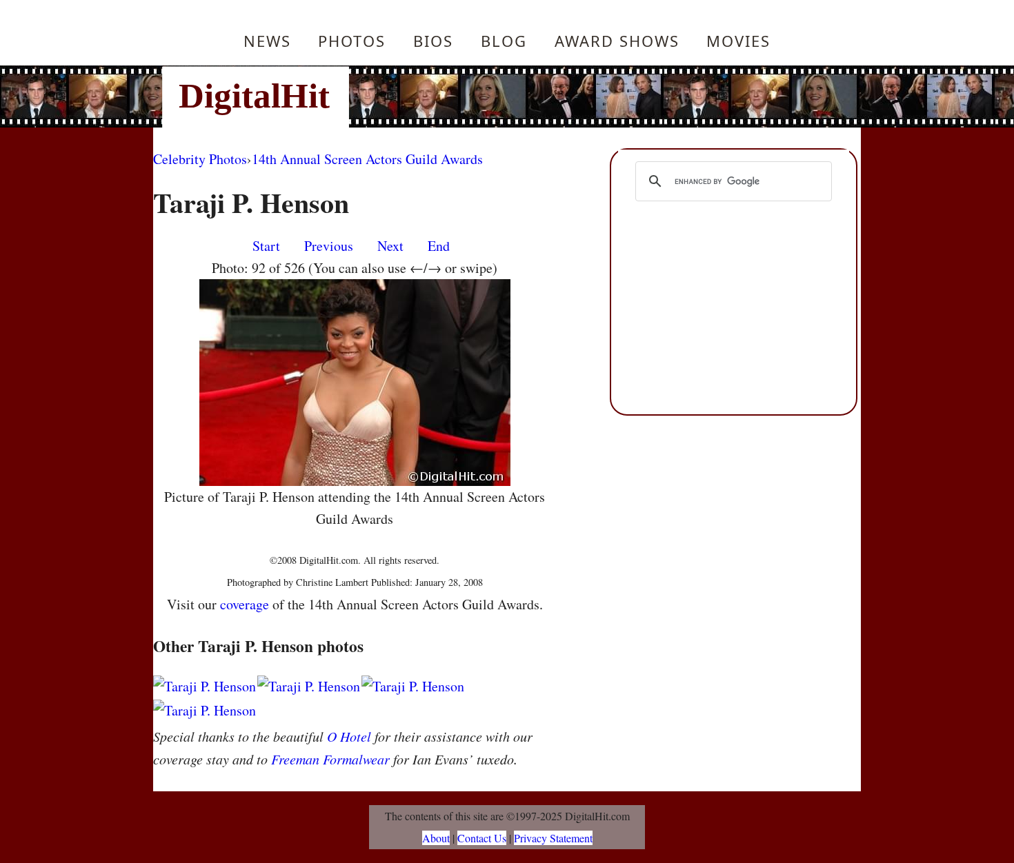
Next (390, 245)
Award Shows (617, 40)
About (436, 838)
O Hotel (349, 736)
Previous (328, 245)
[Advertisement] (600, 96)
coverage (244, 604)
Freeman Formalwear (330, 759)
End (439, 245)
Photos (352, 40)
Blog (504, 40)
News (267, 40)
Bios (433, 40)
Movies (738, 40)
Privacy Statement (553, 838)
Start (266, 245)
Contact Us (481, 838)
